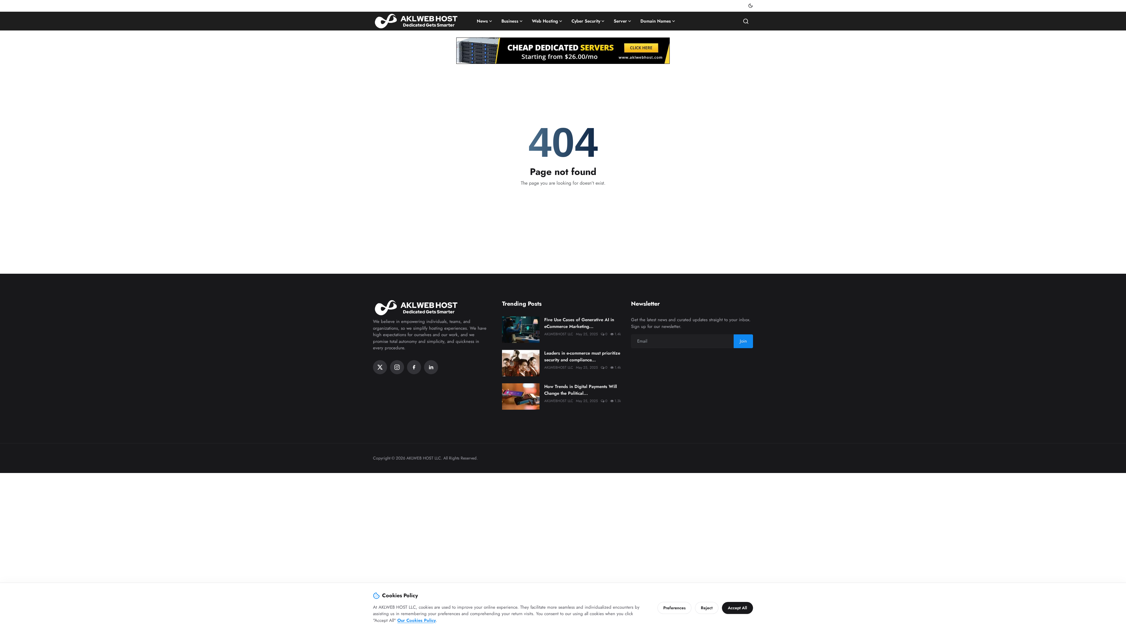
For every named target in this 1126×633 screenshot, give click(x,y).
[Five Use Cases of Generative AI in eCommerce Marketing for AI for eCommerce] (521, 329)
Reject (707, 608)
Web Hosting (545, 21)
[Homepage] (417, 21)
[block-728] (563, 51)
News (482, 21)
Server (620, 21)
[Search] (746, 21)
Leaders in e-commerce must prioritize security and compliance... (582, 356)
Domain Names (655, 21)
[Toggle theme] (750, 5)
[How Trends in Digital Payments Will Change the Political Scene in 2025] (521, 396)
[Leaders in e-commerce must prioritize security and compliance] (521, 363)
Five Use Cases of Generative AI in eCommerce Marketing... (579, 323)
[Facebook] (414, 367)
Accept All (737, 608)
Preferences (674, 608)
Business (509, 21)
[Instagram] (397, 367)
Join (743, 341)
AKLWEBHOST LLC (558, 334)
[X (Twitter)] (380, 367)
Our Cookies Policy (416, 620)
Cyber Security (586, 21)
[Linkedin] (431, 367)
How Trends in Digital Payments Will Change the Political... (580, 390)
